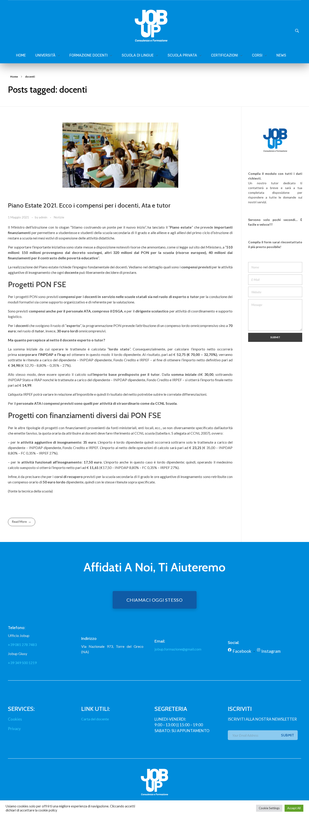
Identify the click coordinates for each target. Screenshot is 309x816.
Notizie (59, 217)
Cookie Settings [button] (269, 808)
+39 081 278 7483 (22, 644)
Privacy (14, 728)
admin (43, 217)
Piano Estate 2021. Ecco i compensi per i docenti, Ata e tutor (89, 205)
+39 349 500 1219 (22, 662)
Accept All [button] (294, 808)
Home (14, 76)
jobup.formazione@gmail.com (177, 649)
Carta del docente (95, 719)
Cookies (15, 719)
